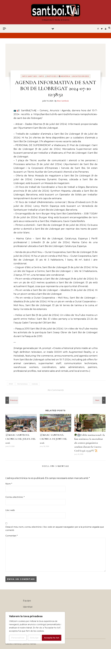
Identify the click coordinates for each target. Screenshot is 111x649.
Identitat (27, 607)
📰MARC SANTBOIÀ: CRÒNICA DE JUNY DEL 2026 (53, 438)
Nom (8, 483)
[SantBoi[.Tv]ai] (56, 11)
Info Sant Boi (29, 76)
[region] (35, 628)
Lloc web (10, 510)
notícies (35, 384)
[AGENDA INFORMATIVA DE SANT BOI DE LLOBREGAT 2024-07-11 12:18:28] (11, 400)
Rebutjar (34, 638)
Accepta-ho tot (51, 638)
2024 (11, 384)
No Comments (55, 390)
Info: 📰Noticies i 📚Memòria (54, 76)
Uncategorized (80, 76)
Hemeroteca (22, 384)
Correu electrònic (15, 497)
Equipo (27, 600)
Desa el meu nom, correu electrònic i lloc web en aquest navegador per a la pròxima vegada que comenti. (54, 529)
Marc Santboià (63, 101)
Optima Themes (29, 644)
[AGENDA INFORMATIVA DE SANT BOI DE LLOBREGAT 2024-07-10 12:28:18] (99, 400)
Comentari (11, 535)
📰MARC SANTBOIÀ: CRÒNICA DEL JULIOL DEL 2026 (20, 438)
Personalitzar (18, 638)
